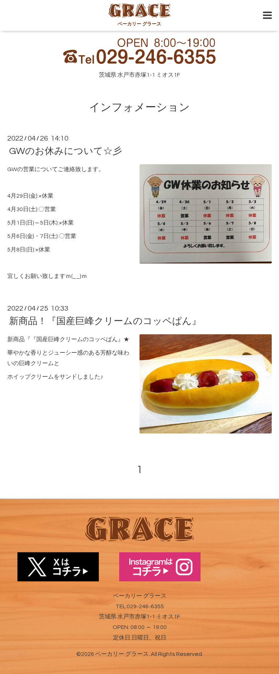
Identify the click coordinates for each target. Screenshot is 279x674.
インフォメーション (139, 107)
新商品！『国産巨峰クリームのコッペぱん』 (105, 321)
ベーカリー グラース (122, 654)
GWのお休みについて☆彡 (65, 151)
